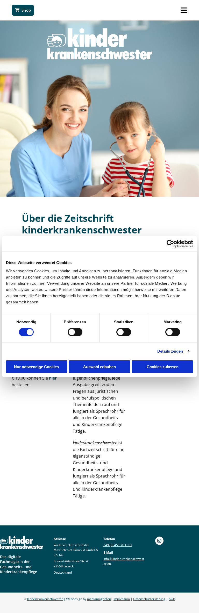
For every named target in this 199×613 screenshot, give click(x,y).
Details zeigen (170, 351)
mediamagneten (99, 599)
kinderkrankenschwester (45, 599)
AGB (172, 599)
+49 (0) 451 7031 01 (117, 545)
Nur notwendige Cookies (36, 366)
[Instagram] (159, 541)
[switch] (75, 332)
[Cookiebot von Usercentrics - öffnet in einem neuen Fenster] (170, 244)
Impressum (121, 599)
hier (53, 378)
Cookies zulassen (163, 366)
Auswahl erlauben (99, 366)
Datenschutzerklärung (149, 599)
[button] (23, 10)
